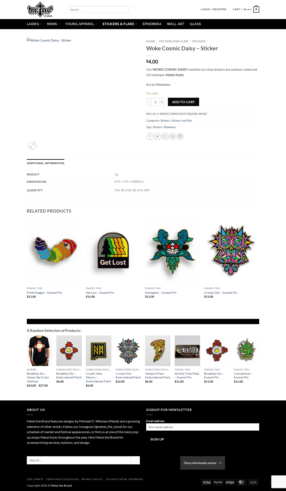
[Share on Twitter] (157, 136)
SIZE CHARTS (35, 479)
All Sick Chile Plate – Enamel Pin (187, 375)
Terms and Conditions (62, 479)
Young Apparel (79, 24)
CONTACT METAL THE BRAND (124, 479)
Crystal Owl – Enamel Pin (220, 292)
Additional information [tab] (45, 163)
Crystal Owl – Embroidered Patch (128, 375)
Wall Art (175, 24)
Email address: (155, 421)
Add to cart (183, 102)
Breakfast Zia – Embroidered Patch (69, 375)
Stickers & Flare (118, 24)
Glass (195, 24)
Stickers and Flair (173, 41)
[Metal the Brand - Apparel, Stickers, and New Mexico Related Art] (44, 9)
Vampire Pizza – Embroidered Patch (157, 375)
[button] (214, 9)
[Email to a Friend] (165, 136)
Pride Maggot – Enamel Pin (44, 292)
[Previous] (27, 264)
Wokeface (170, 127)
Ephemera (152, 24)
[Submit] (131, 9)
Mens (52, 24)
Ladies (33, 24)
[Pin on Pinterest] (172, 136)
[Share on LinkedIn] (180, 136)
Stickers (198, 41)
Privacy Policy (92, 479)
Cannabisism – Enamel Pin (243, 375)
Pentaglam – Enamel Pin (160, 292)
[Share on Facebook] (150, 136)
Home (150, 41)
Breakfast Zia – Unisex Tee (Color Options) (38, 377)
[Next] (259, 264)
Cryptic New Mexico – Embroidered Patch (98, 377)
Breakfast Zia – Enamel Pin (214, 375)
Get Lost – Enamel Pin (100, 292)
